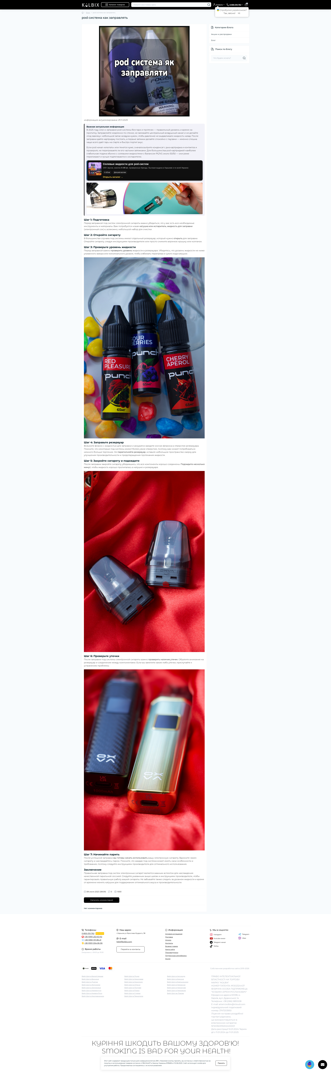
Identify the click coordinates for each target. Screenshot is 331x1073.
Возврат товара (171, 946)
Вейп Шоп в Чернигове (176, 988)
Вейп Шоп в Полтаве (132, 988)
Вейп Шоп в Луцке (131, 976)
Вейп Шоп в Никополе (133, 982)
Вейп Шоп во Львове (175, 993)
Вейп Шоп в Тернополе (133, 996)
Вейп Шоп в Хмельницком (177, 982)
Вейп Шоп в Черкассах (176, 985)
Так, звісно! (229, 13)
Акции (167, 959)
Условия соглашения (173, 934)
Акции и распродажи (221, 34)
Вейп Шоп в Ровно (132, 990)
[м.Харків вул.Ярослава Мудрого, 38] (123, 920)
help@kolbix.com (124, 942)
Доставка (169, 937)
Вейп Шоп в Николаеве (133, 979)
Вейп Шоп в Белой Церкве (92, 976)
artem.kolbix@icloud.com (232, 1004)
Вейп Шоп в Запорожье (91, 988)
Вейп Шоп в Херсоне (175, 979)
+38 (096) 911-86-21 (92, 940)
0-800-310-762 (88, 933)
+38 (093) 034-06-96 (93, 943)
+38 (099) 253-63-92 (93, 936)
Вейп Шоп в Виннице (90, 979)
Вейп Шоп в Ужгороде (176, 976)
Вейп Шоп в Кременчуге (91, 990)
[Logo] (90, 4)
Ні (239, 13)
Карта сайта (170, 949)
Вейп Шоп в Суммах (132, 993)
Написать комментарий (101, 900)
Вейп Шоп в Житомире (91, 985)
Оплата (168, 940)
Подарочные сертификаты (176, 956)
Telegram (245, 934)
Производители (171, 952)
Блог (88, 13)
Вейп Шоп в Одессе (132, 985)
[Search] (209, 4)
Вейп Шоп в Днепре (90, 982)
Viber (244, 938)
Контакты (169, 943)
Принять (221, 1063)
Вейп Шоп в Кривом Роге (92, 993)
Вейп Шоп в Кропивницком (93, 996)
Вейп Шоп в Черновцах (176, 990)
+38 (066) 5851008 (232, 1001)
